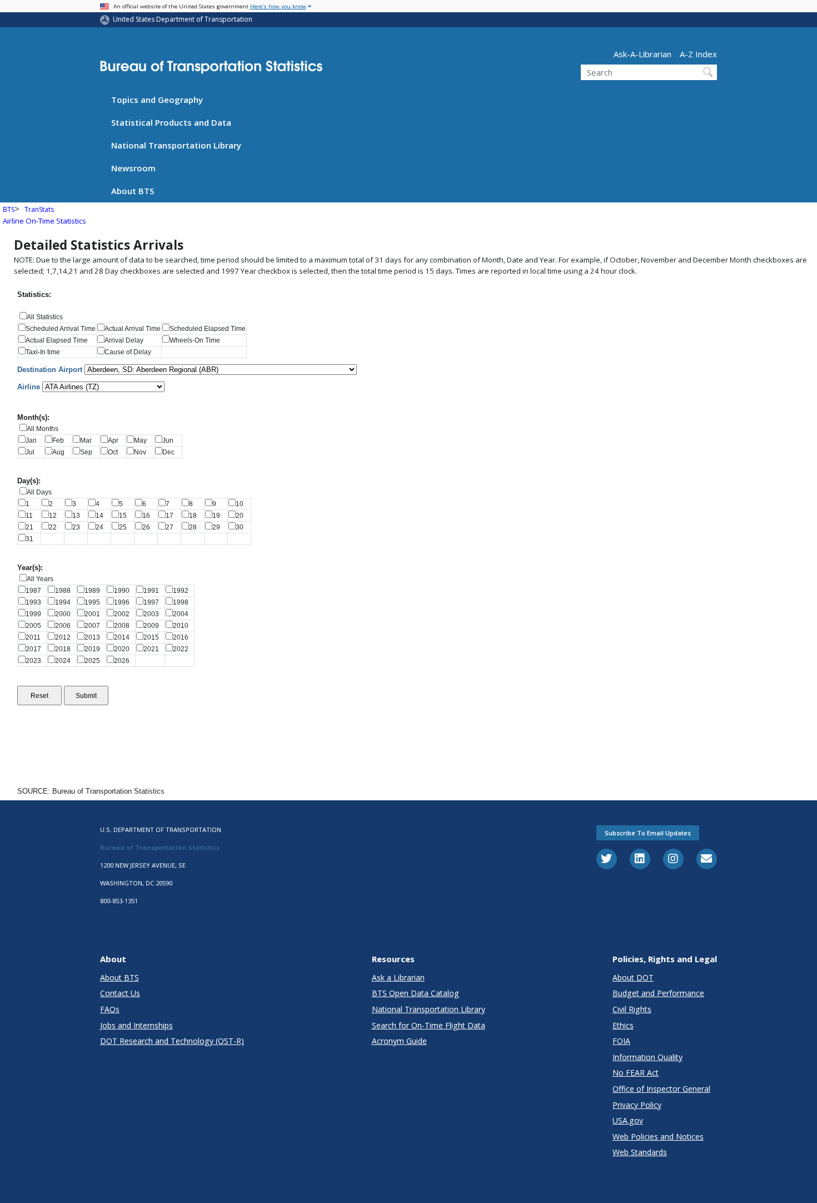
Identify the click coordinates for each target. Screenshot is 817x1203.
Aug (61, 452)
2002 (124, 614)
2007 (94, 626)
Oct (116, 452)
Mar (89, 440)
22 (56, 527)
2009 (153, 626)
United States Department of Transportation (182, 19)
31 (33, 539)
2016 (183, 637)
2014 (124, 637)
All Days (39, 492)
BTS (8, 209)
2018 (65, 649)
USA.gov (627, 1120)
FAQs (109, 1009)
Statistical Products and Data (171, 122)
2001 (94, 614)
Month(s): (33, 417)
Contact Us (120, 993)
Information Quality (647, 1057)
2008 (124, 626)
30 (243, 527)
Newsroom (133, 168)
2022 (183, 649)
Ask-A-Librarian (642, 54)
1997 (153, 602)
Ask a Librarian (398, 977)
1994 (65, 602)
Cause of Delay (127, 352)
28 (196, 527)
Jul (33, 452)
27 (173, 527)
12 (56, 515)
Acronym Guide (399, 1041)
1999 (36, 614)
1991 (153, 591)
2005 (36, 626)
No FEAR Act (635, 1072)
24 (103, 527)
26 (149, 527)
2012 (65, 637)
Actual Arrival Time (132, 329)
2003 (153, 614)
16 (149, 515)
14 (103, 515)
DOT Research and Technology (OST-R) (172, 1041)
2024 (65, 661)
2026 (124, 661)
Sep (89, 452)
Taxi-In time (43, 352)
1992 (183, 591)
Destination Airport (49, 369)
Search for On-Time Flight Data (428, 1025)
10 (243, 504)
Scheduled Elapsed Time (208, 329)
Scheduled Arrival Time (61, 329)
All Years (40, 579)
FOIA (621, 1041)
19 (219, 515)
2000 (65, 614)
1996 (124, 602)
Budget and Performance (658, 993)
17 (173, 515)
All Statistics (45, 317)
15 (126, 515)
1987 (36, 591)
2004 (183, 614)
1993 (36, 602)
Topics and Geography (157, 99)
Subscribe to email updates (648, 833)
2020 (124, 649)
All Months (42, 429)
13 (79, 515)
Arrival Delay (123, 340)
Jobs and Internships (136, 1025)
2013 (94, 637)
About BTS (132, 190)
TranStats (39, 209)
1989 (94, 591)
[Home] (211, 71)
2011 (36, 637)
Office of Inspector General (661, 1088)
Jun (171, 440)
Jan (34, 440)
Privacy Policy (636, 1105)
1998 (183, 602)
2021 (153, 649)
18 (196, 515)
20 (243, 515)
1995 (94, 602)
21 (33, 527)
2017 (36, 649)
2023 (36, 661)
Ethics (623, 1025)
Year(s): (30, 567)
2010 (183, 626)
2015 (153, 637)
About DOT (633, 977)
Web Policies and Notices (658, 1136)
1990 (124, 591)
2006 (65, 626)
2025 (94, 661)
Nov (143, 452)
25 (126, 527)
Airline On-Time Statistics (44, 221)
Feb (61, 440)
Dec (171, 452)
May (143, 440)
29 (219, 527)
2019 (94, 649)
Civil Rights (631, 1009)
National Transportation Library (176, 145)
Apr (116, 440)
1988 (65, 591)
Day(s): (29, 481)
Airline (28, 387)
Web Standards (639, 1152)
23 (79, 527)
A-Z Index (698, 54)
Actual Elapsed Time (57, 340)
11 (32, 515)
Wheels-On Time (195, 340)
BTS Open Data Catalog (415, 993)
